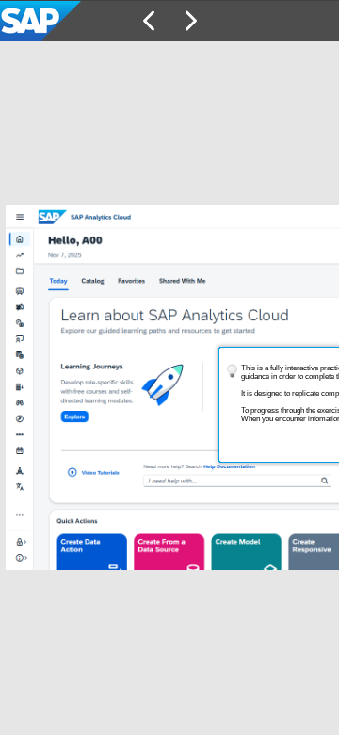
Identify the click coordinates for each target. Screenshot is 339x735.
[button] (150, 21)
